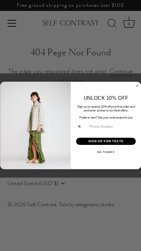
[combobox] (81, 126)
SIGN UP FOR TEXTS (105, 141)
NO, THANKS (105, 152)
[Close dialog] (137, 86)
